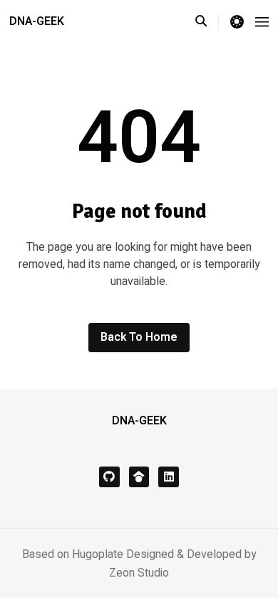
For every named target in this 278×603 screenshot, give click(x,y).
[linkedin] (168, 477)
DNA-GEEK (36, 21)
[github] (109, 477)
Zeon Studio (139, 573)
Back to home (139, 337)
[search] (207, 21)
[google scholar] (139, 477)
